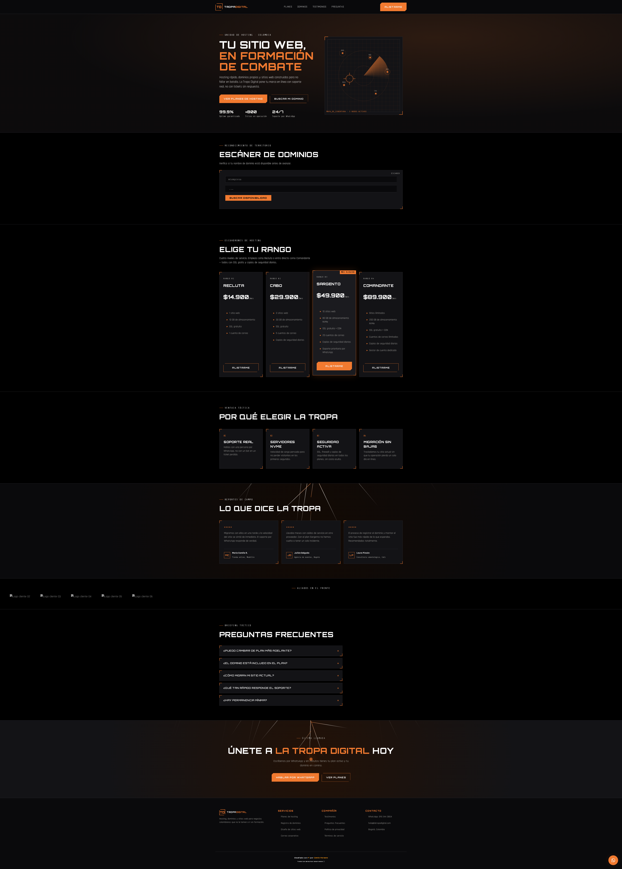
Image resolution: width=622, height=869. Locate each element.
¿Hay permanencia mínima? (245, 700)
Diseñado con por (311, 858)
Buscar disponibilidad (248, 198)
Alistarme (393, 7)
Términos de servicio (334, 835)
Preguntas (338, 6)
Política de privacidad (334, 829)
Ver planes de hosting (243, 98)
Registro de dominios (291, 823)
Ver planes (336, 777)
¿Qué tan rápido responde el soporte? (257, 687)
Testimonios (319, 6)
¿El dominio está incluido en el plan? (255, 663)
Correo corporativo (289, 835)
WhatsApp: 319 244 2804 (380, 816)
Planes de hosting (289, 816)
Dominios (302, 6)
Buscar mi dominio (289, 98)
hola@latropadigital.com (379, 823)
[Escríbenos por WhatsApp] (613, 860)
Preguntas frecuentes (335, 823)
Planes (288, 6)
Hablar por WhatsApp (295, 777)
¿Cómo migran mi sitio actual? (248, 675)
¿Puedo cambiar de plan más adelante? (257, 650)
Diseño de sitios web (290, 829)
